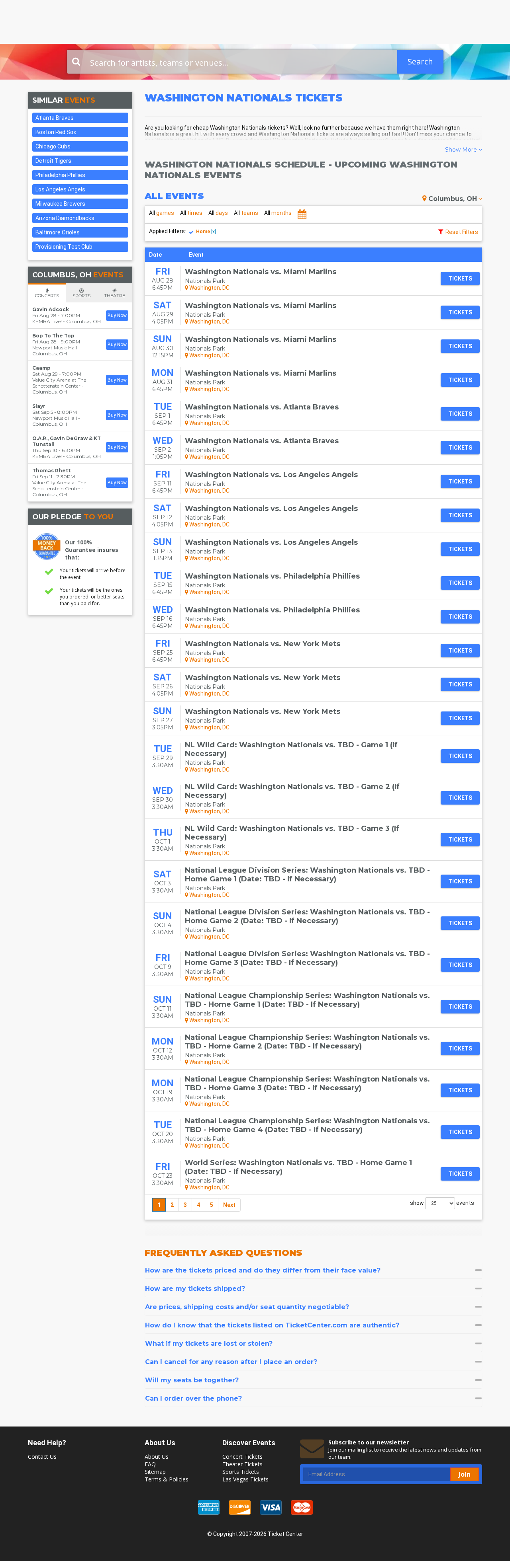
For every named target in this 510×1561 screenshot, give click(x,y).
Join (465, 1474)
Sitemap (155, 1471)
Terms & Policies (166, 1479)
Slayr (38, 406)
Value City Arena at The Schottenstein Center (59, 383)
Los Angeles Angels (60, 189)
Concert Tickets (242, 1456)
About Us (157, 1456)
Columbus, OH (452, 199)
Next (229, 1205)
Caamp (41, 368)
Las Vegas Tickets (245, 1479)
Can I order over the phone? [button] (193, 1398)
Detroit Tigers (53, 161)
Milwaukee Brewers (60, 204)
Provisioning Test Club (63, 247)
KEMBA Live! (47, 321)
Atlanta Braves (54, 118)
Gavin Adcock (50, 309)
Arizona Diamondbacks (64, 218)
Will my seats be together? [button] (192, 1380)
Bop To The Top (53, 336)
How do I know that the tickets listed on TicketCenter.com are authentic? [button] (272, 1325)
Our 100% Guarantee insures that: (91, 549)
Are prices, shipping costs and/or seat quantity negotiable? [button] (247, 1307)
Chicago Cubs (53, 146)
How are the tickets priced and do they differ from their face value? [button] (263, 1270)
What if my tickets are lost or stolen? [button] (209, 1343)
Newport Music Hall (54, 348)
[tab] (313, 1270)
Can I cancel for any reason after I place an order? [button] (231, 1362)
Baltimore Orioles (57, 232)
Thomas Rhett (51, 471)
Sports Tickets (240, 1471)
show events (442, 1203)
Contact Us (42, 1456)
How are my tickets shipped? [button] (195, 1288)
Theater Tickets (242, 1464)
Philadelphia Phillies (60, 175)
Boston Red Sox (55, 132)
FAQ (150, 1464)
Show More (462, 149)
